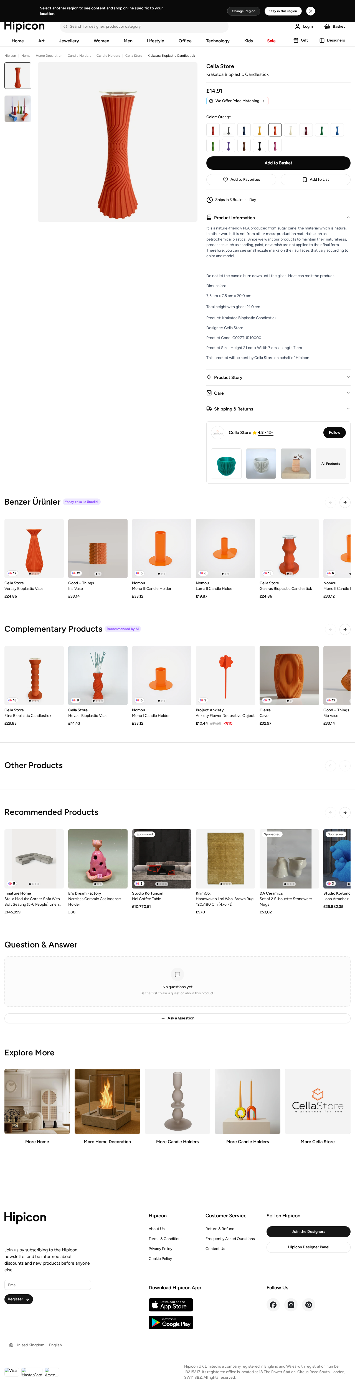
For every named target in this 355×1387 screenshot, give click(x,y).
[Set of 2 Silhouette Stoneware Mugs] (289, 858)
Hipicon (10, 56)
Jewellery (69, 40)
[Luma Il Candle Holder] (225, 548)
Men (128, 40)
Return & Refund (220, 1228)
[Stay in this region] (310, 11)
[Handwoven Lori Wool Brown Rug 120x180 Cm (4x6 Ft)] (225, 858)
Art (41, 40)
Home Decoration (49, 56)
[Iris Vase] (98, 548)
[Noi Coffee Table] (161, 858)
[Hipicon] (24, 26)
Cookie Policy (160, 1258)
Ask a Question (181, 1018)
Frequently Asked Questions (230, 1238)
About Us (157, 1228)
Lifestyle (155, 40)
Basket (339, 26)
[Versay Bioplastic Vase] (34, 548)
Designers (336, 40)
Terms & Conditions (165, 1238)
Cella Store (133, 56)
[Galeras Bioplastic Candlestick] (289, 548)
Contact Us (215, 1248)
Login (308, 26)
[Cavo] (289, 675)
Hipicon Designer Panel (308, 1247)
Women (101, 40)
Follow (334, 432)
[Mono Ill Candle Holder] (161, 548)
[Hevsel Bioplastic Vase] (98, 675)
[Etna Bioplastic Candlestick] (34, 675)
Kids (248, 40)
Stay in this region (283, 11)
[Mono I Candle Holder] (161, 675)
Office (185, 40)
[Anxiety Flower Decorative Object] (225, 675)
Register (15, 1299)
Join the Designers (308, 1231)
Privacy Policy (160, 1248)
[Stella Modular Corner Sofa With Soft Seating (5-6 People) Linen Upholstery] (34, 858)
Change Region (243, 11)
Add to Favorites (245, 179)
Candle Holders (79, 56)
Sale (271, 40)
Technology (218, 40)
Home (18, 40)
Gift (304, 40)
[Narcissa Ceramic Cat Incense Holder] (98, 858)
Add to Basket (278, 163)
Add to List (319, 179)
